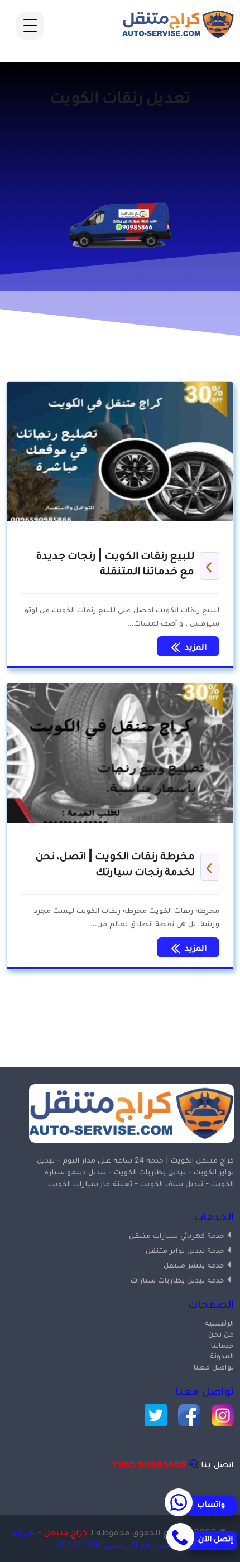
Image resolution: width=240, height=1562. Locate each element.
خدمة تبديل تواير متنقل (185, 1250)
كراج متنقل (65, 1531)
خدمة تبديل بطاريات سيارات (177, 1279)
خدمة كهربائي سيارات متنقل (176, 1235)
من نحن (221, 1333)
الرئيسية (219, 1322)
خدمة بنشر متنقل (194, 1264)
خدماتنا (222, 1345)
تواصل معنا (214, 1366)
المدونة (222, 1355)
